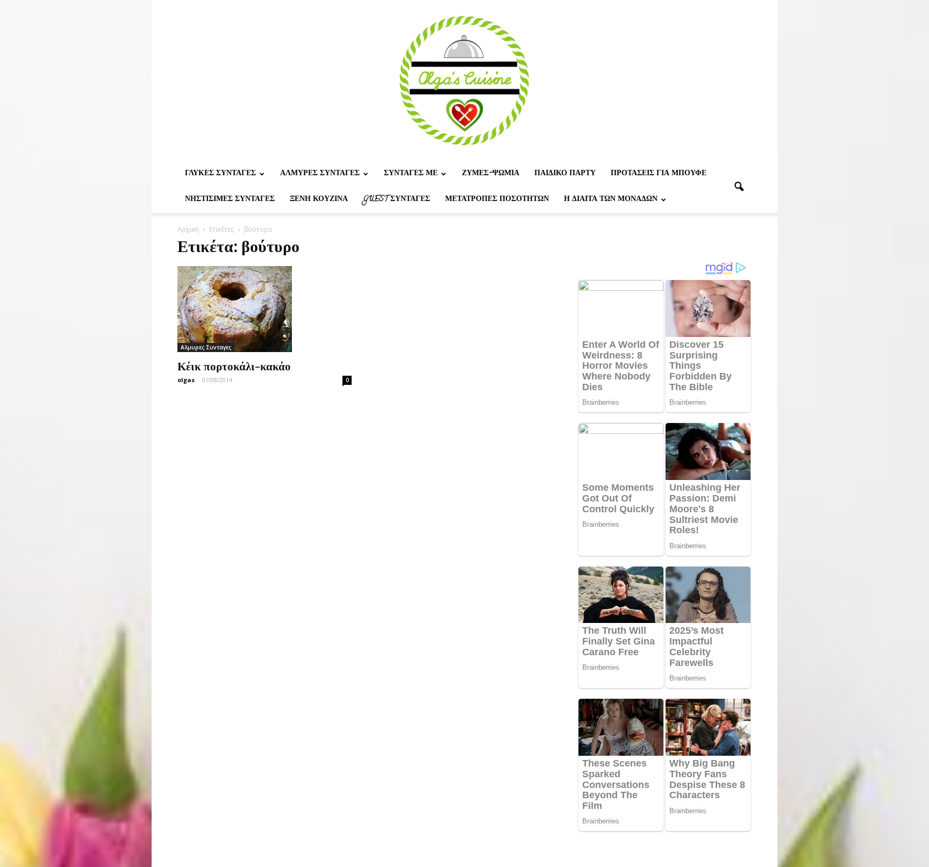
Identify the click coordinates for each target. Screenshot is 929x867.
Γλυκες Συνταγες (220, 174)
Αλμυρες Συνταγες (320, 174)
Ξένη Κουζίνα (319, 199)
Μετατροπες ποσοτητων (497, 199)
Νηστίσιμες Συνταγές (230, 199)
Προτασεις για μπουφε (658, 174)
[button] (739, 187)
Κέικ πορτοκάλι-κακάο (234, 365)
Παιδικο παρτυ (565, 174)
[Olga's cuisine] (464, 80)
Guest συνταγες (396, 199)
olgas (186, 380)
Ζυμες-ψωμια (490, 174)
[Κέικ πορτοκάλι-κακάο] (264, 309)
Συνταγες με (411, 174)
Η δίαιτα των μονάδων (611, 199)
